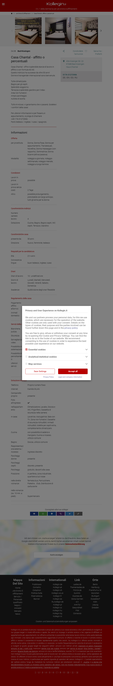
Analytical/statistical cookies (42, 356)
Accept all (73, 371)
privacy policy (71, 328)
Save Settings (40, 371)
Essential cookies (37, 349)
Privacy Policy (48, 377)
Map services (35, 364)
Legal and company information (70, 377)
